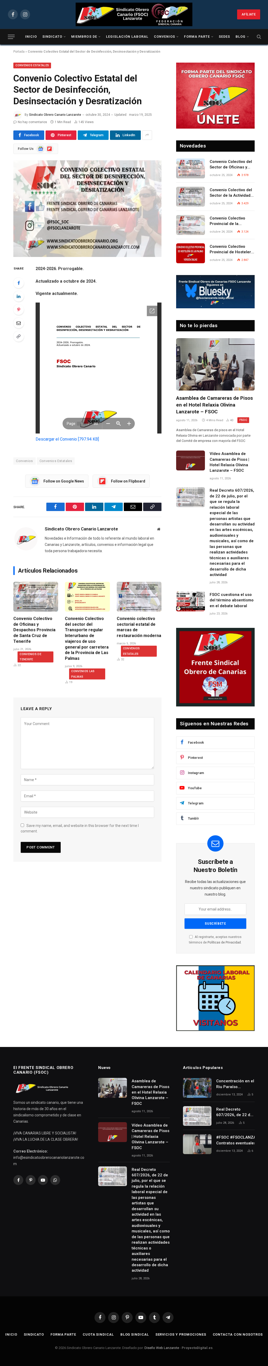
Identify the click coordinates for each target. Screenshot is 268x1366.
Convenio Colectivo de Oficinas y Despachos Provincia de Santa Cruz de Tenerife (34, 630)
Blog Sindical (134, 1334)
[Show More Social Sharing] (147, 135)
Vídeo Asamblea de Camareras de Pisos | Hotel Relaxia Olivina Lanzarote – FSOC (229, 462)
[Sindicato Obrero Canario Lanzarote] (134, 14)
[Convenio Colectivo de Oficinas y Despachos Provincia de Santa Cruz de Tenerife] (35, 597)
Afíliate (249, 14)
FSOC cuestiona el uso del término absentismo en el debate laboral (232, 600)
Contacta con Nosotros (238, 1334)
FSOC (243, 420)
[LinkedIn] (18, 296)
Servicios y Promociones (180, 1334)
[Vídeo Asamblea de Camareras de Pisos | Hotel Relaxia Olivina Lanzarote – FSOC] (190, 460)
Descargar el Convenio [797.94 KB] (67, 439)
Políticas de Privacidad (224, 942)
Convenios (164, 37)
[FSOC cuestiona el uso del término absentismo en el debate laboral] (190, 601)
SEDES (224, 37)
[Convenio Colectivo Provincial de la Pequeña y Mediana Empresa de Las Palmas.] (190, 225)
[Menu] (11, 37)
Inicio (31, 37)
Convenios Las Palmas (82, 674)
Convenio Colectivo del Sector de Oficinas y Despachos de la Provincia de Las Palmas (231, 164)
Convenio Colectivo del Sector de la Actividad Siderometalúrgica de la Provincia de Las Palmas (232, 193)
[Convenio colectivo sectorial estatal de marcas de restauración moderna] (139, 597)
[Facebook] (18, 283)
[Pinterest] (18, 309)
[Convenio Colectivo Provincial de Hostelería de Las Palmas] (190, 253)
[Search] (258, 37)
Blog (240, 37)
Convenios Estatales (32, 65)
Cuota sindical (98, 1334)
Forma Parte (197, 37)
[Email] (18, 323)
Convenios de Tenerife (30, 656)
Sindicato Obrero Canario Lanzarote (55, 115)
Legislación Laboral (127, 37)
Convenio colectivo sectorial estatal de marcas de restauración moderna (139, 627)
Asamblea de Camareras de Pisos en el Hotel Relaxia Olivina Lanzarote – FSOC (214, 405)
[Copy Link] (18, 336)
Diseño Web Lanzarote (161, 1348)
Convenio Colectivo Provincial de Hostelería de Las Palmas (232, 249)
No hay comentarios (32, 122)
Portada (19, 51)
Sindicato (52, 37)
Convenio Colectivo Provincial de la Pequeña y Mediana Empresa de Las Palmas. (228, 221)
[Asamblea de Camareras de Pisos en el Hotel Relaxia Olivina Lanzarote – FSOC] (215, 364)
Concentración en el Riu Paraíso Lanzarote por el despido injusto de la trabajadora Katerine (235, 1084)
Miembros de (84, 37)
